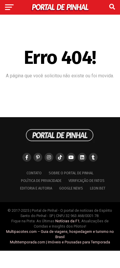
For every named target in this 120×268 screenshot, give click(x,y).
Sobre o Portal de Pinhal (71, 173)
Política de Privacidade (41, 180)
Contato (34, 173)
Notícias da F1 (67, 221)
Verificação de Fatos (86, 180)
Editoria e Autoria (36, 188)
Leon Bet (97, 188)
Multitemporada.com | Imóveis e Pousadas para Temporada (60, 242)
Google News (71, 188)
